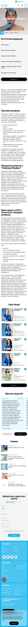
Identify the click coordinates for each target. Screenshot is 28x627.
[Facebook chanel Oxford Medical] (7, 557)
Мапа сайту (5, 574)
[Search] (18, 5)
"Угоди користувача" (10, 616)
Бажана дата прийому (7, 524)
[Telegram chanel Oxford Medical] (15, 557)
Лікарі (11, 32)
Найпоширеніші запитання (6, 578)
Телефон (3, 505)
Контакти (16, 546)
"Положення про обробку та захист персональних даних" (11, 617)
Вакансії (16, 551)
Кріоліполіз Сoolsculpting (8, 50)
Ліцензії (4, 549)
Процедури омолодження (8, 72)
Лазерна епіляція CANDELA (9, 56)
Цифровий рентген (18, 590)
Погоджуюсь (14, 623)
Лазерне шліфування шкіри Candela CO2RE (11, 67)
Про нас (16, 549)
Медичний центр (5, 517)
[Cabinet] (22, 5)
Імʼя (2, 511)
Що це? (7, 32)
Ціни (3, 572)
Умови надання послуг (17, 531)
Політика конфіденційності (9, 531)
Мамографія (5, 590)
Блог (3, 546)
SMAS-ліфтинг (5, 45)
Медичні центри (6, 570)
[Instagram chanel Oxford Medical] (11, 557)
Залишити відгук (7, 434)
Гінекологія (17, 588)
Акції (3, 568)
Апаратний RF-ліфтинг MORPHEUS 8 (11, 61)
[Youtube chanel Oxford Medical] (4, 557)
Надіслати (14, 535)
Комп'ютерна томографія (17, 593)
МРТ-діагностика (6, 592)
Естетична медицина (12, 39)
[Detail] (14, 315)
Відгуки (16, 32)
